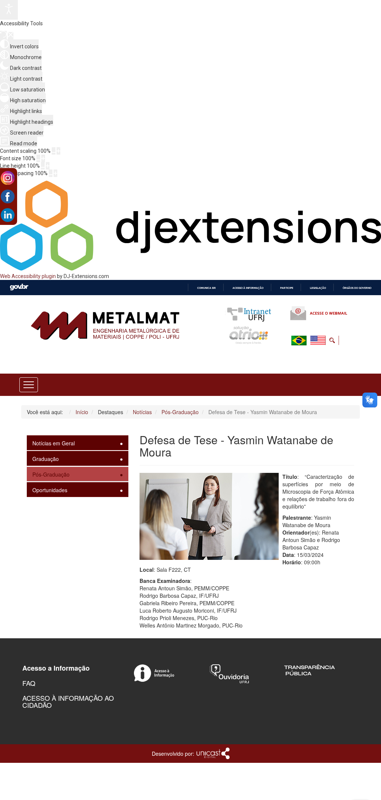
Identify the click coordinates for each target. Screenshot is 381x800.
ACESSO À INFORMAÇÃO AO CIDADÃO (68, 701)
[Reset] (3, 35)
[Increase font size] (43, 158)
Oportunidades (49, 490)
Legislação (318, 288)
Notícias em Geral (53, 443)
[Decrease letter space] (50, 173)
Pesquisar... (283, 358)
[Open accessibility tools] (9, 10)
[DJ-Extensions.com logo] (190, 269)
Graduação (45, 458)
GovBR (19, 287)
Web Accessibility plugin (28, 276)
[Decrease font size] (38, 158)
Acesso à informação (248, 288)
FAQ (28, 683)
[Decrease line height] (43, 166)
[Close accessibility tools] (10, 35)
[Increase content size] (58, 151)
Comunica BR (206, 288)
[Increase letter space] (55, 173)
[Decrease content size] (53, 151)
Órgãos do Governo (357, 288)
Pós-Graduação (51, 474)
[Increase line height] (47, 166)
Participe (286, 288)
